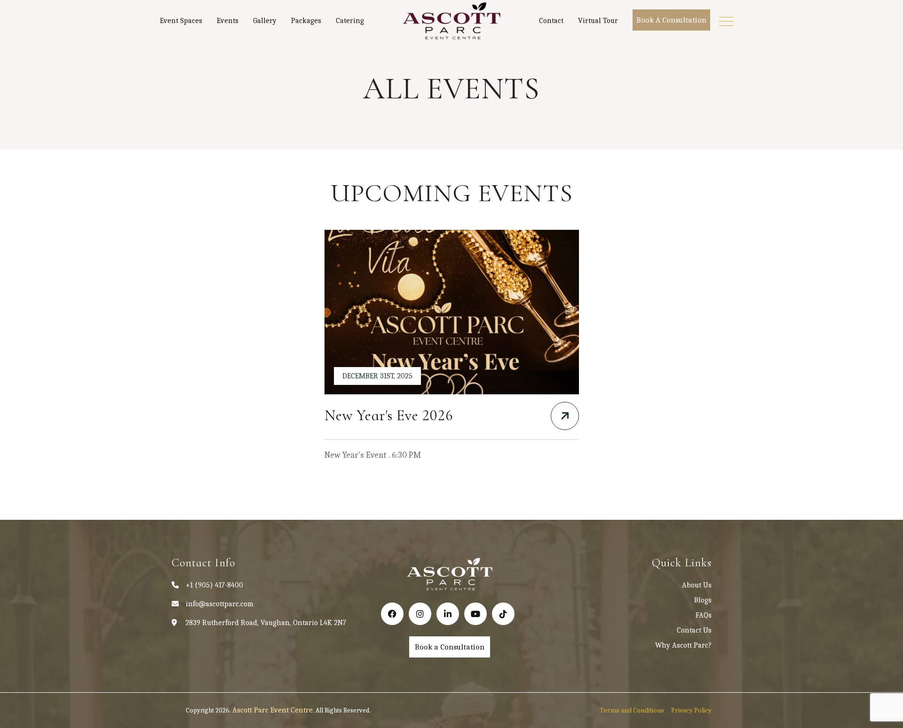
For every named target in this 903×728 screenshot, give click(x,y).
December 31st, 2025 (377, 376)
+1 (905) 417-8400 (214, 585)
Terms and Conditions (632, 710)
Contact (551, 20)
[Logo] (451, 21)
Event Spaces (181, 20)
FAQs (704, 615)
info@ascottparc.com (219, 604)
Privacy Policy (691, 710)
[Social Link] (392, 614)
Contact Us (694, 630)
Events (227, 20)
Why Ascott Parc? (683, 645)
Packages (306, 20)
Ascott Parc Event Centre (272, 710)
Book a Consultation (671, 20)
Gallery (265, 20)
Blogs (703, 600)
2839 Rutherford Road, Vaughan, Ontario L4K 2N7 (265, 622)
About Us (697, 585)
